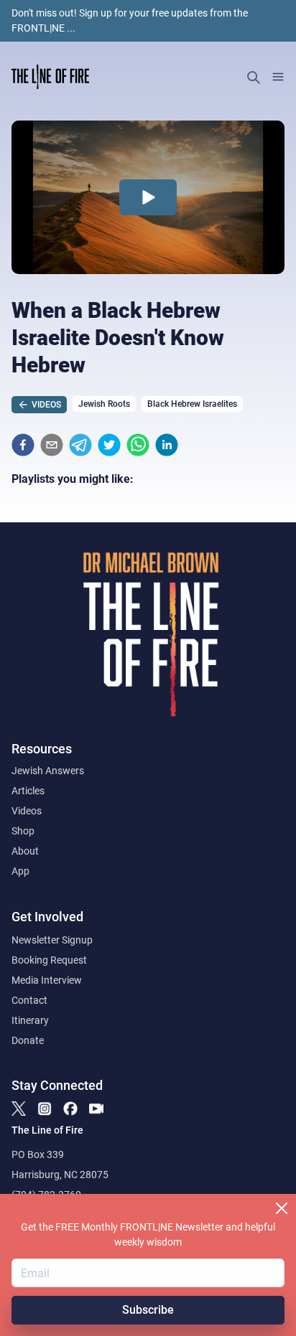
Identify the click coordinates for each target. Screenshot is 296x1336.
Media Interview (46, 980)
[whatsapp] (137, 444)
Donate (27, 1040)
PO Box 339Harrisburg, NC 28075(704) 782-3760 (59, 1174)
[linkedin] (166, 444)
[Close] (281, 1208)
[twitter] (109, 444)
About (25, 851)
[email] (51, 444)
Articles (28, 790)
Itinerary (30, 1020)
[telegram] (80, 444)
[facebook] (22, 444)
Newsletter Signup (52, 940)
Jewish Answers (47, 770)
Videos (26, 811)
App (20, 871)
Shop (22, 831)
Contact (29, 1000)
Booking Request (49, 960)
